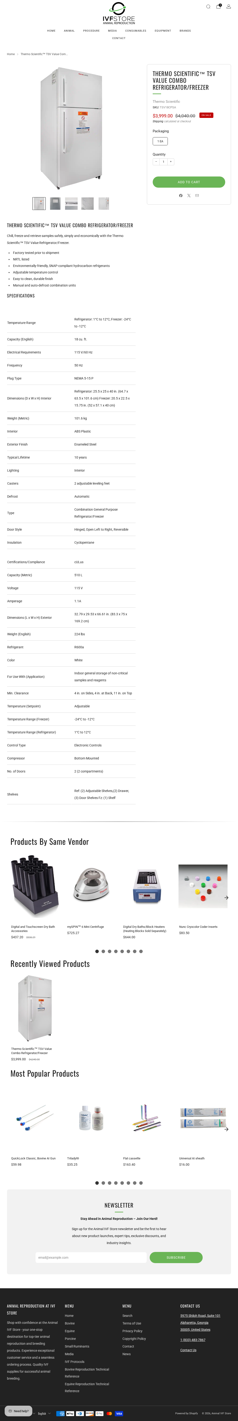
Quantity (159, 154)
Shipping (158, 121)
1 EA (160, 141)
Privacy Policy (132, 1331)
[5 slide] (122, 951)
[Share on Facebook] (180, 195)
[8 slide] (141, 951)
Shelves (12, 794)
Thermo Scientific (166, 102)
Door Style (14, 529)
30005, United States (195, 1329)
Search (127, 1316)
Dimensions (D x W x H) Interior (29, 398)
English (42, 1413)
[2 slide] (103, 951)
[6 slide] (128, 951)
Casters (12, 483)
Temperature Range (21, 323)
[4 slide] (116, 951)
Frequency (14, 365)
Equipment (163, 30)
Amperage (14, 601)
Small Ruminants (77, 1346)
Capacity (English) (20, 339)
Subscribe (176, 1257)
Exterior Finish (17, 444)
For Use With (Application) (26, 677)
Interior (12, 431)
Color (11, 660)
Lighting (13, 470)
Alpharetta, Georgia (194, 1322)
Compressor (16, 758)
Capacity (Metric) (19, 575)
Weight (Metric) (18, 418)
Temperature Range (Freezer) (28, 719)
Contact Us (188, 1350)
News (126, 1354)
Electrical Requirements (24, 352)
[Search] (208, 6)
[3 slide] (109, 951)
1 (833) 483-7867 (192, 1340)
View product (35, 916)
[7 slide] (134, 951)
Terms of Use (131, 1323)
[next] (226, 897)
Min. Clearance (18, 693)
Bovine (70, 1323)
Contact (119, 38)
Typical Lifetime (18, 457)
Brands (185, 30)
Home (51, 30)
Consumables (135, 30)
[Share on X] (189, 195)
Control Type (16, 745)
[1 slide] (97, 951)
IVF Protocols (74, 1362)
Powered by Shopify (186, 1413)
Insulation (14, 542)
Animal (69, 30)
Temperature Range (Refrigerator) (31, 732)
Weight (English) (19, 634)
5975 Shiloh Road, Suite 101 (200, 1316)
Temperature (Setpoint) (24, 706)
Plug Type (14, 378)
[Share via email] (197, 195)
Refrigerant (15, 647)
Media (112, 30)
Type (10, 513)
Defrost (12, 496)
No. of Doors (16, 771)
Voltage (12, 588)
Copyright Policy (134, 1339)
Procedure (91, 30)
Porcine (70, 1339)
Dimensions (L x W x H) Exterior (29, 617)
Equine (70, 1331)
